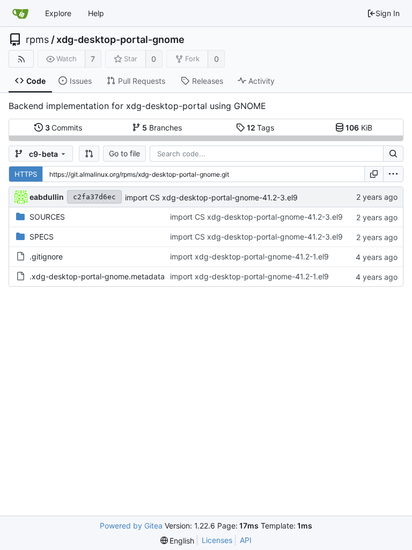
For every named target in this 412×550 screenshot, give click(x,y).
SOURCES (47, 216)
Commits (64, 127)
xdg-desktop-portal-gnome (120, 39)
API (246, 540)
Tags (261, 127)
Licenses (217, 540)
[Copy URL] (374, 174)
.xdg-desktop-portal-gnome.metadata (97, 276)
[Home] (20, 13)
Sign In (388, 13)
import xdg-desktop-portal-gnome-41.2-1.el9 (249, 256)
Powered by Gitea (131, 525)
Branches (162, 127)
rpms (37, 39)
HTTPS (25, 174)
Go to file (124, 153)
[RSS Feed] (21, 59)
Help (96, 13)
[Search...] (393, 154)
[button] (89, 154)
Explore (58, 13)
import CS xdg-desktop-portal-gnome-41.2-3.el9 (211, 197)
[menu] (393, 174)
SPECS (42, 236)
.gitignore (46, 256)
